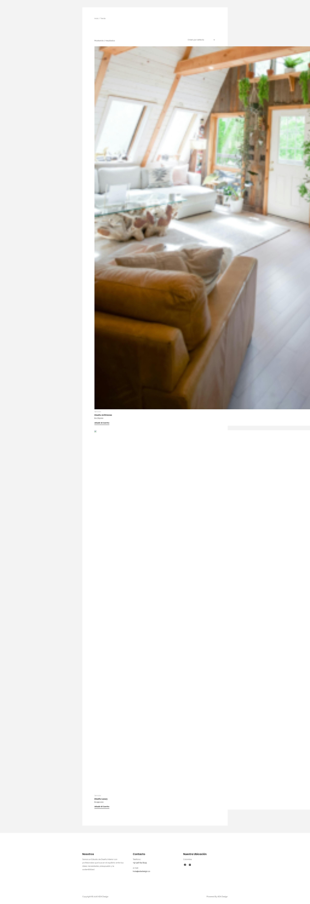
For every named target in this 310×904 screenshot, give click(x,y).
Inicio (96, 18)
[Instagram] (190, 865)
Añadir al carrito (101, 423)
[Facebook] (185, 865)
